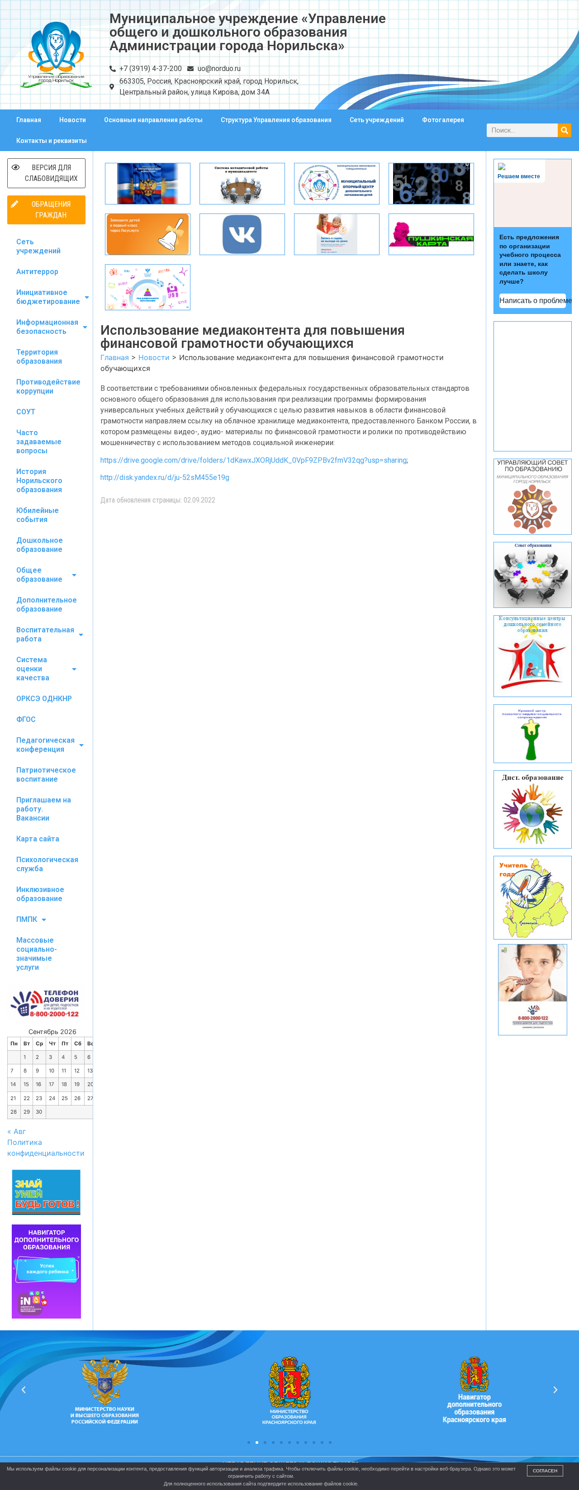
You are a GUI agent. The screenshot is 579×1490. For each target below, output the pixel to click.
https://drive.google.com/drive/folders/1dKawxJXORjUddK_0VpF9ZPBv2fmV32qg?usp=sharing (253, 460)
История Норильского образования (39, 480)
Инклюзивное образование (40, 894)
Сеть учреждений (377, 119)
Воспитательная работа (45, 634)
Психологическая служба (47, 864)
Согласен (545, 1470)
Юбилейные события (37, 515)
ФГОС (26, 719)
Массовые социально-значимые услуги (36, 954)
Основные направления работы (153, 119)
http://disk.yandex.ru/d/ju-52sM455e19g (164, 477)
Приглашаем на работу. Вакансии (43, 809)
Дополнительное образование (46, 604)
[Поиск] (564, 130)
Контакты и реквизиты (51, 140)
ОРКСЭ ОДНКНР (44, 698)
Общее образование (39, 575)
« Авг (16, 1131)
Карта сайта (37, 839)
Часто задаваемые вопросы (39, 441)
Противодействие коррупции (48, 386)
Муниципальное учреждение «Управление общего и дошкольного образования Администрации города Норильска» (247, 31)
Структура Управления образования (276, 119)
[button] (248, 1442)
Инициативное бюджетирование (48, 297)
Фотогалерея (443, 119)
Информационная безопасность (47, 327)
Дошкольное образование (39, 545)
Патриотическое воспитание (46, 774)
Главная (28, 119)
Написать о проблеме (532, 300)
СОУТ (25, 412)
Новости (72, 119)
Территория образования (39, 356)
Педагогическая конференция (45, 745)
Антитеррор (37, 271)
